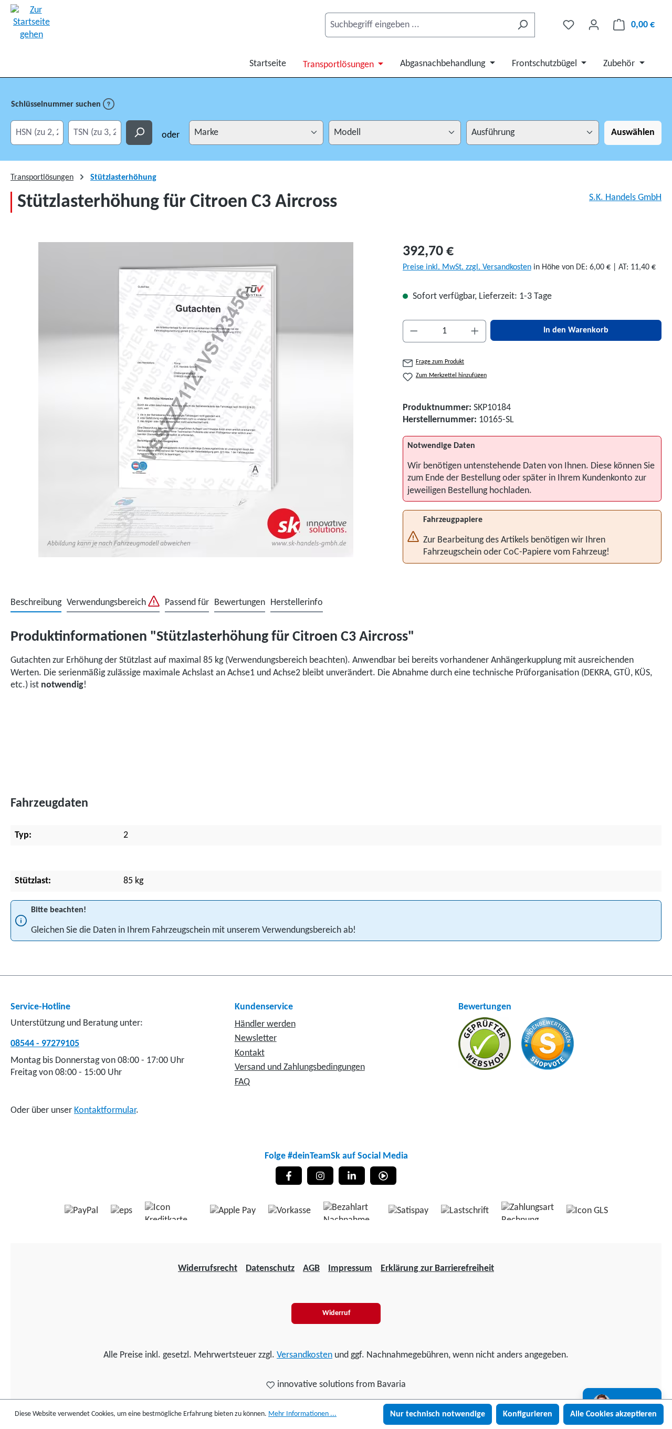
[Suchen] (522, 25)
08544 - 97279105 (44, 1044)
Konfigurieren (527, 1414)
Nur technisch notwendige (437, 1414)
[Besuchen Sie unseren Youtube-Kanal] (383, 1175)
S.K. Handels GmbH (625, 198)
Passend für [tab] (187, 603)
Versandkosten (304, 1355)
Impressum (350, 1269)
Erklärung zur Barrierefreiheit (437, 1269)
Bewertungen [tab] (239, 603)
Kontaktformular (105, 1110)
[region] (196, 399)
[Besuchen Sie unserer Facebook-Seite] (289, 1175)
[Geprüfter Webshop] (485, 1043)
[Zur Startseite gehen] (31, 22)
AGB (311, 1269)
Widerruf (336, 1313)
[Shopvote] (547, 1043)
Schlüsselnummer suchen (57, 104)
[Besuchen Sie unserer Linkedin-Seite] (352, 1175)
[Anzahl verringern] (414, 331)
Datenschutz (270, 1269)
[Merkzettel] (568, 25)
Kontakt (250, 1053)
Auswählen (633, 133)
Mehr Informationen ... (302, 1414)
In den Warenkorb (575, 330)
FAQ (242, 1082)
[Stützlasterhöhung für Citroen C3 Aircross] (195, 399)
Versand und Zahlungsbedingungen (300, 1067)
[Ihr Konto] (593, 25)
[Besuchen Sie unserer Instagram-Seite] (320, 1175)
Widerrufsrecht (207, 1269)
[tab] (35, 603)
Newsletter (256, 1039)
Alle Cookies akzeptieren (613, 1414)
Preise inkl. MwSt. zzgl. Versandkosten (467, 267)
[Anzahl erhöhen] (475, 331)
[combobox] (418, 25)
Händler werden (265, 1024)
